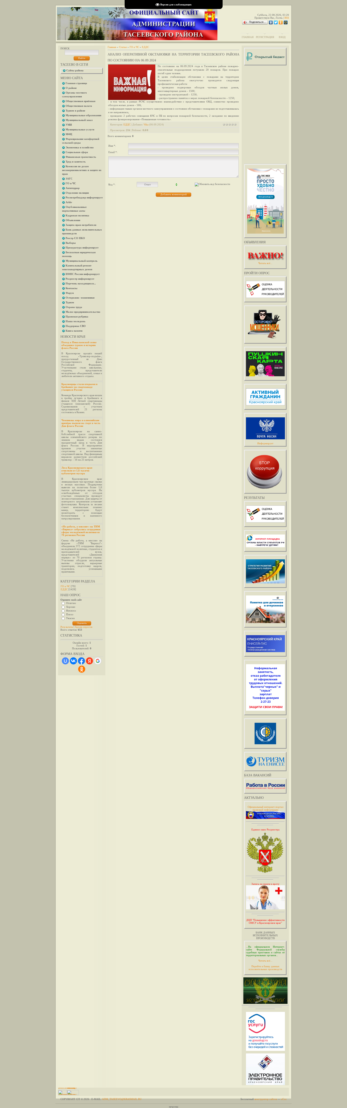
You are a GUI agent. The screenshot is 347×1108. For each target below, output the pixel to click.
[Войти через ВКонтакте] (73, 660)
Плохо (69, 614)
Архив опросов (83, 626)
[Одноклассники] (280, 22)
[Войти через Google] (98, 661)
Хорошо (70, 606)
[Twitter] (275, 22)
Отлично (71, 603)
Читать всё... (265, 960)
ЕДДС (64, 589)
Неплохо (71, 610)
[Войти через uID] (65, 660)
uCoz (284, 1099)
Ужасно (70, 618)
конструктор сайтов (265, 1099)
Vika (146, 124)
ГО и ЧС (65, 586)
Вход (282, 37)
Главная (248, 37)
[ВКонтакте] (270, 22)
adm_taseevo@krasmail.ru (122, 1099)
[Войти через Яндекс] (89, 660)
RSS (286, 17)
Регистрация (265, 37)
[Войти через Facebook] (81, 660)
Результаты (66, 626)
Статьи (123, 47)
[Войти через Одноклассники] (81, 669)
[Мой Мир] (285, 22)
